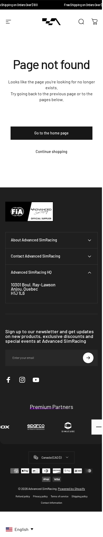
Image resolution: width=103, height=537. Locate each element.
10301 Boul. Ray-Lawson (33, 284)
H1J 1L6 (18, 293)
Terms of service (58, 496)
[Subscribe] (84, 358)
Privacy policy (38, 496)
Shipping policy (78, 496)
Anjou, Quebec (24, 288)
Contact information (49, 502)
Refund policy (21, 496)
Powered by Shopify (69, 488)
